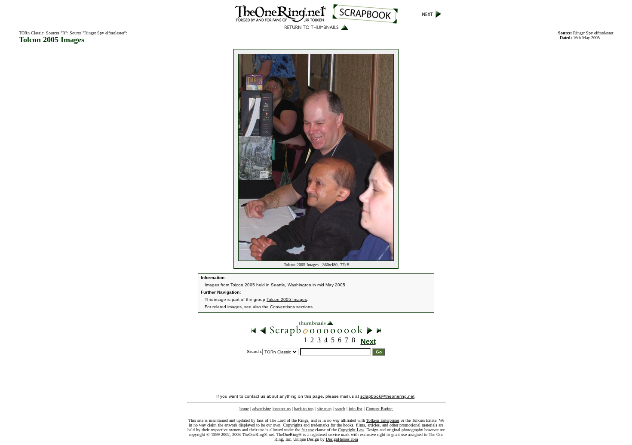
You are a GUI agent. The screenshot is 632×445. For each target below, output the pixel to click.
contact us (282, 408)
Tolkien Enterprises (382, 420)
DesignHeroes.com (342, 439)
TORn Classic (31, 33)
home (244, 408)
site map (324, 408)
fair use (307, 429)
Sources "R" (56, 33)
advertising (261, 408)
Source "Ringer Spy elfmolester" (98, 33)
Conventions (282, 306)
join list (355, 408)
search (340, 408)
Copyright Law (351, 429)
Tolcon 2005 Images (287, 299)
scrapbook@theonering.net (387, 396)
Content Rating (379, 408)
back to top (303, 408)
